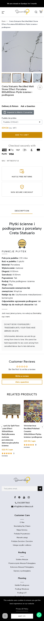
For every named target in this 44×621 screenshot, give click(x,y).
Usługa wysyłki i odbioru (22, 545)
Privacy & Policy (22, 609)
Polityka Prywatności (22, 534)
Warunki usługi (22, 538)
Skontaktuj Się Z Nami (22, 526)
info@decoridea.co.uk (23, 506)
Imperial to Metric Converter (19, 112)
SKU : (4, 161)
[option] (22, 51)
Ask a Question (28, 106)
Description (22, 211)
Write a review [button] (22, 376)
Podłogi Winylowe (22, 589)
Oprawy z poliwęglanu (22, 571)
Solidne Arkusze (22, 559)
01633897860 (23, 503)
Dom (4, 21)
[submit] (40, 488)
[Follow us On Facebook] (15, 497)
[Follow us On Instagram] (29, 497)
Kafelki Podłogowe (22, 585)
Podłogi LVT (22, 593)
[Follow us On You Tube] (24, 497)
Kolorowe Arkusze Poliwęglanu (22, 567)
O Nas (22, 522)
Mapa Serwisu (22, 530)
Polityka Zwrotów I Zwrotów (22, 541)
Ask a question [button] (22, 382)
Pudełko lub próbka (9, 118)
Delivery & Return (10, 106)
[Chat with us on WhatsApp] (39, 614)
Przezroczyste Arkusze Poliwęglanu (22, 563)
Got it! (22, 616)
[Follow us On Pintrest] (19, 497)
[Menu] (6, 12)
